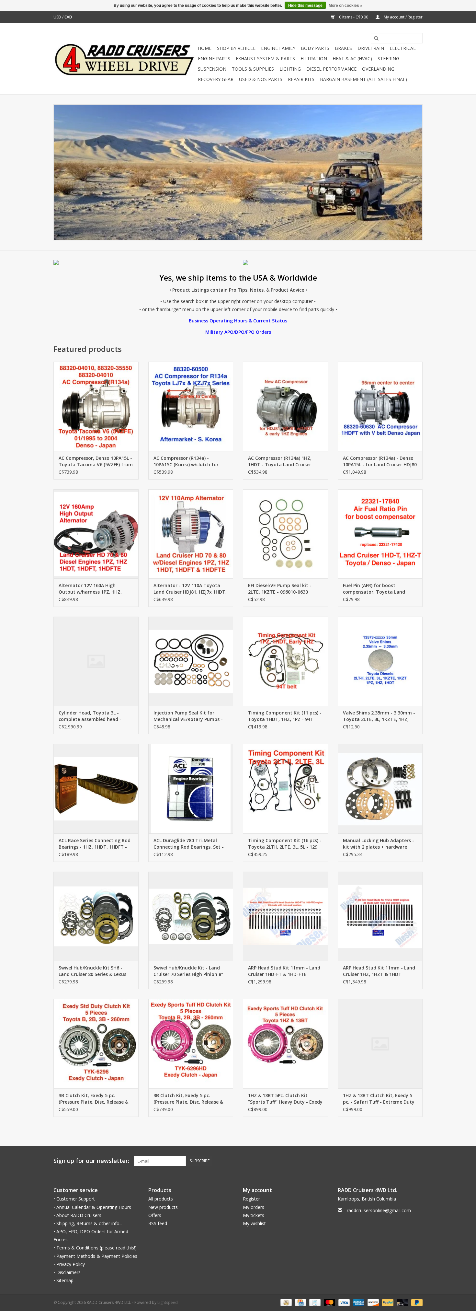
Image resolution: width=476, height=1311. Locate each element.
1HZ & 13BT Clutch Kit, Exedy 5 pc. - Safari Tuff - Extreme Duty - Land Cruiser (378, 1098)
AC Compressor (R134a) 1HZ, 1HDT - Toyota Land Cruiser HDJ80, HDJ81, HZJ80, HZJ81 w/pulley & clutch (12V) (280, 461)
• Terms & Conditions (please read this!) (95, 1248)
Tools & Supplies (253, 69)
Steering (388, 58)
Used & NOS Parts (260, 79)
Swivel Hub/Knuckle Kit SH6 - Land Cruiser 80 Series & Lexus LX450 (92, 971)
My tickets (253, 1215)
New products (163, 1207)
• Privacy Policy (69, 1264)
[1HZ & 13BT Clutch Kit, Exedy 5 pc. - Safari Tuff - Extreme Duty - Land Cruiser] (380, 1043)
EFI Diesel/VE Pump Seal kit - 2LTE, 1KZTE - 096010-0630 (280, 588)
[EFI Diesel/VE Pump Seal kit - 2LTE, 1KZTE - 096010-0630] (285, 533)
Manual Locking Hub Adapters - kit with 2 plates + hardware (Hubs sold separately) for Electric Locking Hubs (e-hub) (378, 843)
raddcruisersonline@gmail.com (379, 1210)
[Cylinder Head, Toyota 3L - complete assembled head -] (96, 661)
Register (251, 1199)
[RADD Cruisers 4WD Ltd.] (124, 59)
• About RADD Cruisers (77, 1215)
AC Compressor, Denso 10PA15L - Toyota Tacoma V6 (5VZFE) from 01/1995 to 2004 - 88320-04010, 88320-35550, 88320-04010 (96, 461)
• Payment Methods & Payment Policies (95, 1256)
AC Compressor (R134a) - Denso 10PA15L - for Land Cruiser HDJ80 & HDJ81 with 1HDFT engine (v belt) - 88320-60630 (380, 461)
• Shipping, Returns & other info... (87, 1223)
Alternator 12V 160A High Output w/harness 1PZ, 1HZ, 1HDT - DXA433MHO (90, 588)
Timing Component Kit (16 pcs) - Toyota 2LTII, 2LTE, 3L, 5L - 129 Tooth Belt (285, 843)
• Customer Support (74, 1199)
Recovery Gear (215, 79)
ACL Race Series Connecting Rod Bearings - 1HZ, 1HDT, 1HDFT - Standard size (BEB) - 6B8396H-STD (94, 843)
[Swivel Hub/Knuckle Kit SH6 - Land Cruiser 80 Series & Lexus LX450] (96, 916)
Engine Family (278, 48)
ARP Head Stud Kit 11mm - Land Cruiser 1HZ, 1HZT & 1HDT (379, 971)
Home (204, 48)
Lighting (290, 69)
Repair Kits (301, 79)
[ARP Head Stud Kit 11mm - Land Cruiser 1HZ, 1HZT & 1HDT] (380, 916)
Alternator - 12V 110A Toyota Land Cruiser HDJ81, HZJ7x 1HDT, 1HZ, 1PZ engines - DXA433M (190, 588)
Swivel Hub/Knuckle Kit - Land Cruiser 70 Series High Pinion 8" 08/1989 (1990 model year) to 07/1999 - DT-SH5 (188, 971)
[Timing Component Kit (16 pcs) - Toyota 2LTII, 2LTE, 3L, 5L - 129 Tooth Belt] (285, 788)
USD (57, 17)
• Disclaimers (67, 1272)
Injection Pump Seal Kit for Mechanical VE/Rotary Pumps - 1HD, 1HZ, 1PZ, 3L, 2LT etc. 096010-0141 (188, 716)
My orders (253, 1207)
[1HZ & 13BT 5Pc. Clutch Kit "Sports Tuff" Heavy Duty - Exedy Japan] (285, 1043)
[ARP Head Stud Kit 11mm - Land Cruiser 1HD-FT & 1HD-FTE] (285, 916)
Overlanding (378, 69)
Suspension (212, 69)
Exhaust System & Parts (265, 58)
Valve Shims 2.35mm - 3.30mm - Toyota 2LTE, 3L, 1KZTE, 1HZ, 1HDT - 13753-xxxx (379, 716)
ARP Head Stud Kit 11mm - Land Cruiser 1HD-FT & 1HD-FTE (284, 971)
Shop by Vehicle (236, 48)
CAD (68, 17)
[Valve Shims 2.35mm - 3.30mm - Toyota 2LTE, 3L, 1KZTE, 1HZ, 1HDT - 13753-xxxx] (380, 661)
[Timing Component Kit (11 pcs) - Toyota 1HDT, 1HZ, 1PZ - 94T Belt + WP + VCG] (285, 661)
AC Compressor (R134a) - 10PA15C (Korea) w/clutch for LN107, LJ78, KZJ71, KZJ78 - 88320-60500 (186, 461)
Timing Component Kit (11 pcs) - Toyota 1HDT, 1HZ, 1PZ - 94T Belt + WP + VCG (285, 716)
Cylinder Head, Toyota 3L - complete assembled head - (90, 716)
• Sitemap (63, 1280)
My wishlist (254, 1223)
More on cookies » (345, 5)
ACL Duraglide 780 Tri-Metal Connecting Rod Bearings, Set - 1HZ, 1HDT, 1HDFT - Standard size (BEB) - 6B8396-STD (188, 843)
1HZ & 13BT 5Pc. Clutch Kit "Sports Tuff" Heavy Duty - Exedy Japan (285, 1098)
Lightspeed (167, 1302)
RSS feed (157, 1223)
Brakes (343, 48)
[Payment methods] (285, 1302)
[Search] (374, 38)
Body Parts (315, 48)
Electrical (403, 48)
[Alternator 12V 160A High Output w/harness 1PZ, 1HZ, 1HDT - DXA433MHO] (96, 533)
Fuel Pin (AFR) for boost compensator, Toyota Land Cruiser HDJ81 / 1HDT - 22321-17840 (376, 588)
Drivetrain (370, 48)
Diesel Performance (331, 69)
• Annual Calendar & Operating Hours (92, 1207)
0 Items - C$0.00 (353, 17)
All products (160, 1199)
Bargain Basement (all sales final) (363, 79)
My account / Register (403, 17)
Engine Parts (214, 58)
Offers (154, 1215)
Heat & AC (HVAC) (352, 58)
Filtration (313, 58)
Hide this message (305, 5)
